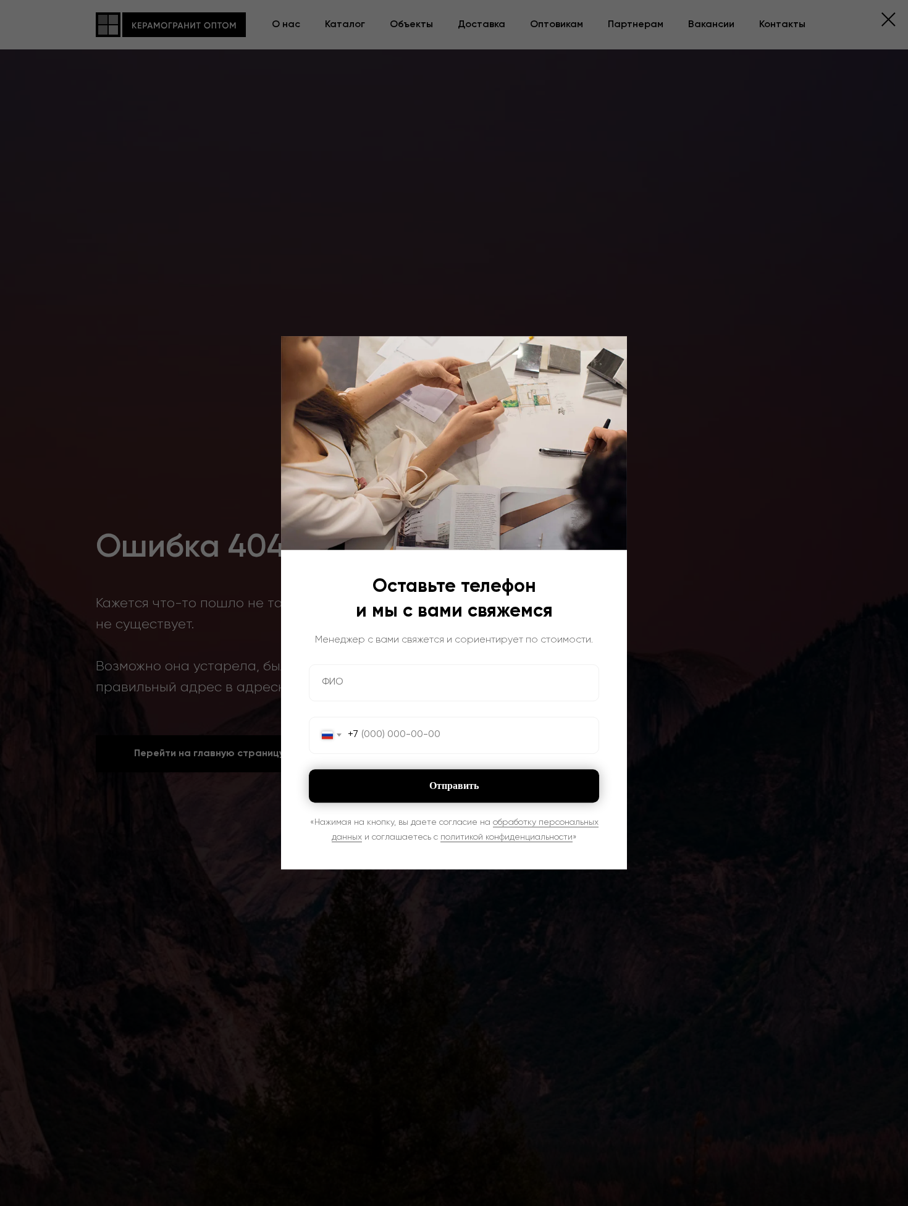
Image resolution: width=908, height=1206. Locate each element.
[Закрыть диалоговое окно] (888, 19)
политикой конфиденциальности (506, 837)
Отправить (454, 785)
